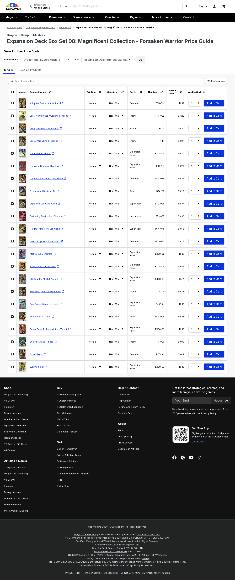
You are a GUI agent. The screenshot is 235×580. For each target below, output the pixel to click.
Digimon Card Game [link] (15, 425)
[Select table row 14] (12, 266)
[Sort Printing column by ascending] (100, 92)
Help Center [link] (124, 400)
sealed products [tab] (30, 69)
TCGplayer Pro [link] (65, 467)
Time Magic (36, 354)
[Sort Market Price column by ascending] (181, 92)
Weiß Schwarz (111, 541)
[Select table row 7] (12, 178)
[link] (12, 6)
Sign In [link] (203, 6)
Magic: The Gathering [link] (16, 394)
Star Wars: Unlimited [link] (15, 431)
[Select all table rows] (12, 92)
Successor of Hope (40, 316)
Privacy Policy (208, 413)
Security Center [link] (126, 413)
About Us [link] (123, 430)
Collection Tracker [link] (67, 431)
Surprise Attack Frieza (42, 341)
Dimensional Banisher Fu (43, 191)
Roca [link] (59, 479)
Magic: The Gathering (86, 534)
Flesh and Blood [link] (13, 437)
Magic (10, 17)
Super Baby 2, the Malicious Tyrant (49, 329)
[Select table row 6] (12, 166)
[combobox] (45, 60)
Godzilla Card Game (103, 548)
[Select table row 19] (12, 329)
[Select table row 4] (12, 141)
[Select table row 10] (12, 216)
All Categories (14, 27)
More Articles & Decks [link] (16, 510)
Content (188, 17)
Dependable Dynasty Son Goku (46, 178)
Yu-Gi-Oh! (31, 17)
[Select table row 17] (12, 304)
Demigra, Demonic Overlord (45, 166)
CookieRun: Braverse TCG (95, 565)
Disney (145, 558)
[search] (126, 6)
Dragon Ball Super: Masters (40, 27)
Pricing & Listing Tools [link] (69, 455)
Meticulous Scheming (41, 254)
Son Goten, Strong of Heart (44, 304)
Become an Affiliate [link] (128, 448)
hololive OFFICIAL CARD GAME (110, 551)
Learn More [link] (198, 441)
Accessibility (111, 572)
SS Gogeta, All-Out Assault (44, 279)
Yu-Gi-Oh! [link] (9, 400)
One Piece (112, 17)
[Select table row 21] (12, 354)
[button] (185, 6)
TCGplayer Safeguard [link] (69, 394)
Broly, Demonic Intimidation (44, 128)
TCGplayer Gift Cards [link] (16, 444)
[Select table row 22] (12, 367)
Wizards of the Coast (148, 534)
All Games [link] (9, 450)
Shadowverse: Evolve (107, 544)
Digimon (135, 17)
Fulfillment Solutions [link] (67, 461)
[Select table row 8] (12, 191)
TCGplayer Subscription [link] (70, 406)
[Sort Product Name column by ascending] (50, 92)
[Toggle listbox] (69, 59)
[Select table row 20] (12, 342)
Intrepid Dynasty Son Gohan (45, 241)
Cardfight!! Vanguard (87, 541)
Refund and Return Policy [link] (131, 406)
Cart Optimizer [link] (65, 413)
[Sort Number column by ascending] (161, 92)
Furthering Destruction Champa (46, 216)
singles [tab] (9, 69)
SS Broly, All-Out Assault (43, 266)
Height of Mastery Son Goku (45, 228)
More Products (162, 17)
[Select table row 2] (12, 116)
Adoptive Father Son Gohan (45, 103)
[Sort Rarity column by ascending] (141, 92)
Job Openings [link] (125, 436)
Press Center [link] (125, 442)
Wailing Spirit (37, 367)
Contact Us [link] (124, 394)
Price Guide (65, 27)
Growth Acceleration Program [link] (73, 473)
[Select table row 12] (12, 241)
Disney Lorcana (83, 17)
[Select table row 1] (12, 103)
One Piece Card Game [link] (16, 419)
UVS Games (113, 561)
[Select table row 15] (12, 279)
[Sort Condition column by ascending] (123, 92)
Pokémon (55, 17)
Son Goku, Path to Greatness (45, 291)
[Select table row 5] (12, 153)
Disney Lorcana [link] (12, 413)
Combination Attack (40, 153)
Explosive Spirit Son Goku (43, 203)
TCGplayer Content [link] (14, 467)
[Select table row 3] (12, 128)
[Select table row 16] (12, 291)
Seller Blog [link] (63, 486)
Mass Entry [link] (63, 419)
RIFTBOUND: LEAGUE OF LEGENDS (68, 561)
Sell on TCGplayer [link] (67, 448)
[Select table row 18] (12, 317)
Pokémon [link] (9, 406)
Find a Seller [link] (63, 425)
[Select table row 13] (12, 254)
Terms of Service (92, 572)
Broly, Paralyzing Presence (44, 141)
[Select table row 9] (12, 204)
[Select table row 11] (12, 229)
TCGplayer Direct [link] (66, 400)
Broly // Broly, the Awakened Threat (49, 116)
